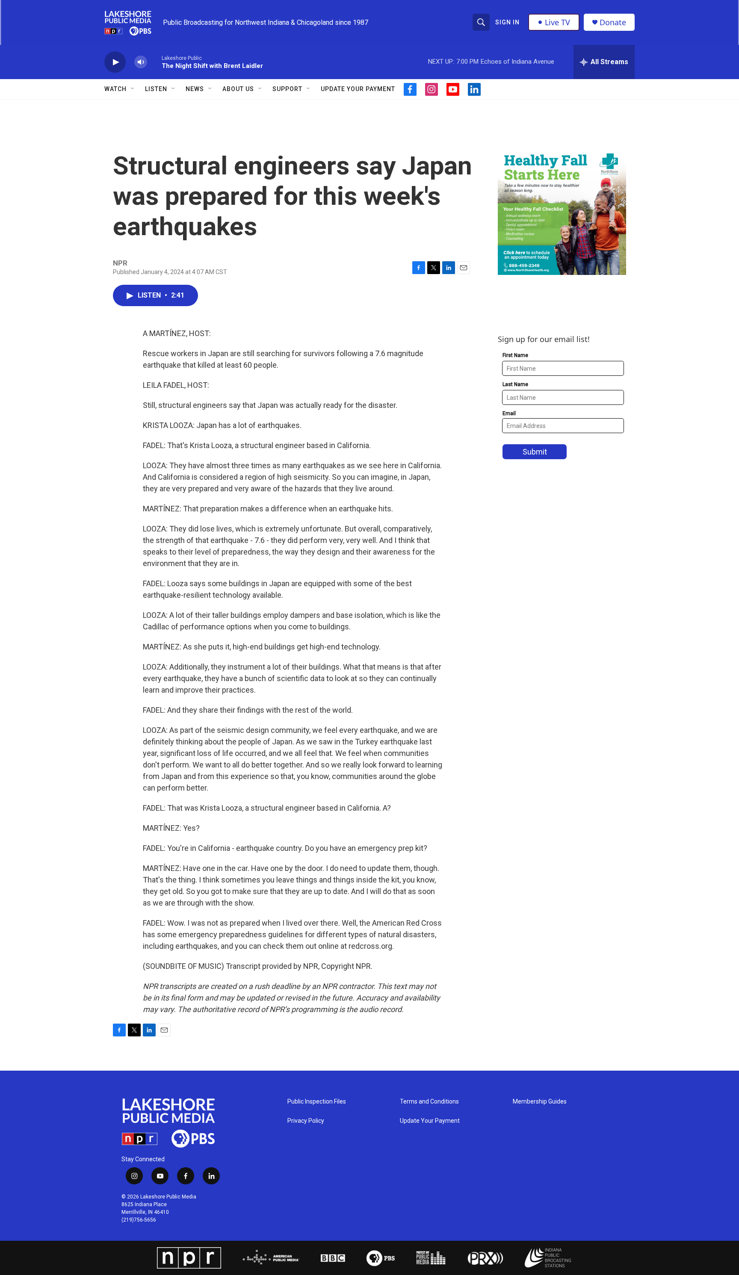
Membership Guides (540, 1101)
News (195, 89)
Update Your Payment (358, 89)
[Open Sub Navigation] (133, 89)
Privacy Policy (305, 1121)
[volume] (140, 62)
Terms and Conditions (429, 1101)
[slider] (154, 61)
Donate (613, 22)
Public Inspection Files (316, 1101)
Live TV (557, 22)
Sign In (507, 22)
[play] (115, 62)
